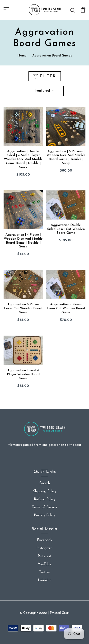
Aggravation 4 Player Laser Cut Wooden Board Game (66, 308)
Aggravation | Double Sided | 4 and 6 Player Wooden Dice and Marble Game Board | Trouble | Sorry (23, 159)
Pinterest (45, 556)
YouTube (45, 564)
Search (44, 483)
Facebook (44, 540)
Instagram (44, 548)
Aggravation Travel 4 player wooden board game (23, 374)
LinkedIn (44, 580)
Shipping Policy (44, 491)
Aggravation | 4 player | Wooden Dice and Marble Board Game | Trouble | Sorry (23, 240)
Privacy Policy (44, 515)
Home (21, 55)
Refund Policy (44, 499)
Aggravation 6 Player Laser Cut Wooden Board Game (23, 308)
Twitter (44, 572)
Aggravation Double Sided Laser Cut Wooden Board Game (66, 229)
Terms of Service (44, 507)
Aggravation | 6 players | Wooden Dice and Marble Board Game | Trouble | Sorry (66, 157)
